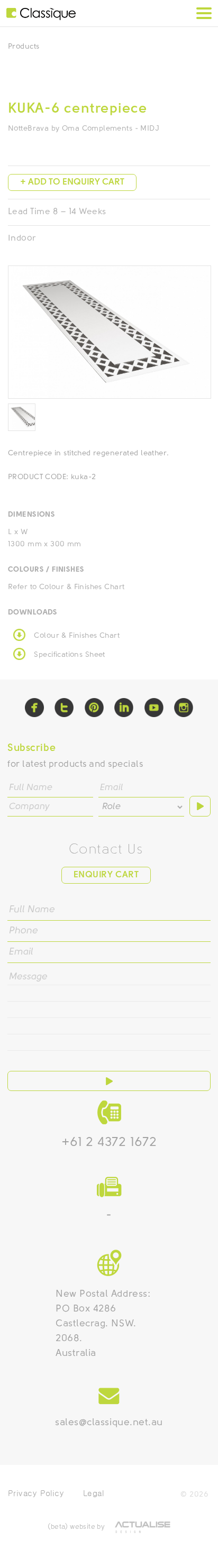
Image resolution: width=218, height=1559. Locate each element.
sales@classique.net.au (109, 1423)
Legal (93, 1493)
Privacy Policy (36, 1493)
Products (23, 47)
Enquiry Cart (106, 874)
